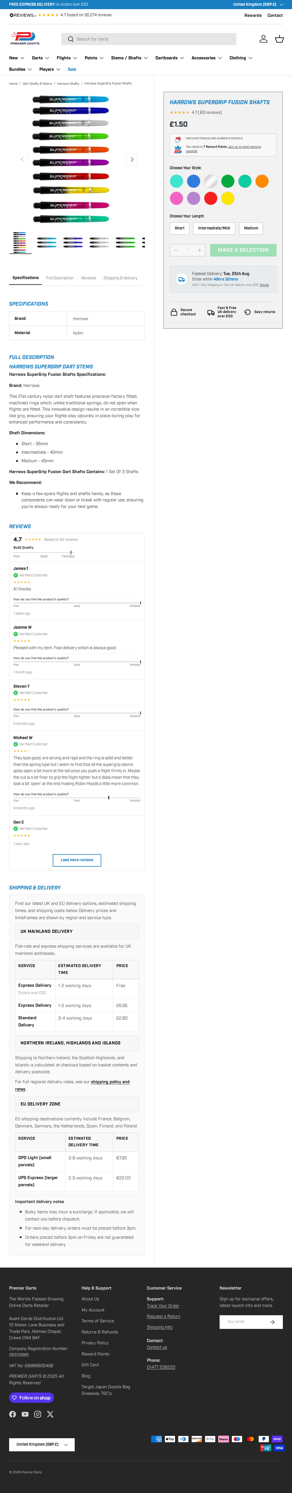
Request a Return (163, 1316)
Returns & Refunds (100, 1332)
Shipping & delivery (120, 278)
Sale (72, 69)
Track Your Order (163, 1305)
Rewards (253, 15)
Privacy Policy (95, 1342)
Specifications (26, 278)
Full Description (60, 278)
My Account (93, 1310)
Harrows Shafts (68, 84)
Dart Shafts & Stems (37, 84)
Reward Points (96, 1354)
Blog (86, 1376)
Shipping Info (160, 1327)
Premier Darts (32, 1472)
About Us (90, 1299)
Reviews (88, 278)
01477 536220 (161, 1367)
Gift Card (90, 1364)
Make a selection (243, 250)
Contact (275, 15)
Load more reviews (77, 860)
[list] (77, 159)
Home (13, 84)
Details (264, 285)
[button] (279, 39)
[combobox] (148, 39)
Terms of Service (98, 1320)
